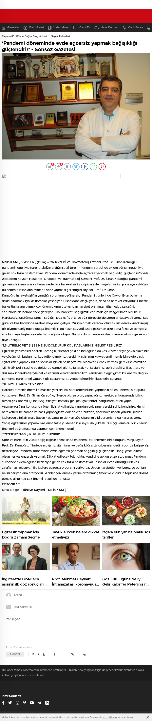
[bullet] (61, 654)
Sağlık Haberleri (60, 36)
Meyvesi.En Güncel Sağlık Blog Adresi (24, 36)
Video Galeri (61, 27)
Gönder (15, 654)
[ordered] (55, 654)
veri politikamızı (110, 717)
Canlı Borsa (135, 27)
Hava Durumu (109, 27)
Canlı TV (84, 27)
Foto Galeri (36, 27)
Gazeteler (13, 27)
